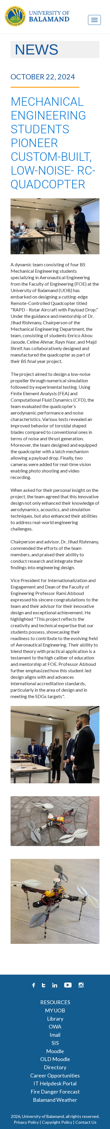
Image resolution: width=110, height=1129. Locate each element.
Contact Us (86, 1122)
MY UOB (55, 1010)
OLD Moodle (55, 1059)
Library (55, 1018)
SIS (55, 1043)
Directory (55, 1067)
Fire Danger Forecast (55, 1091)
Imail (55, 1034)
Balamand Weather (55, 1099)
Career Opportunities (55, 1075)
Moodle (55, 1051)
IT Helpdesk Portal (55, 1083)
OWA (55, 1026)
